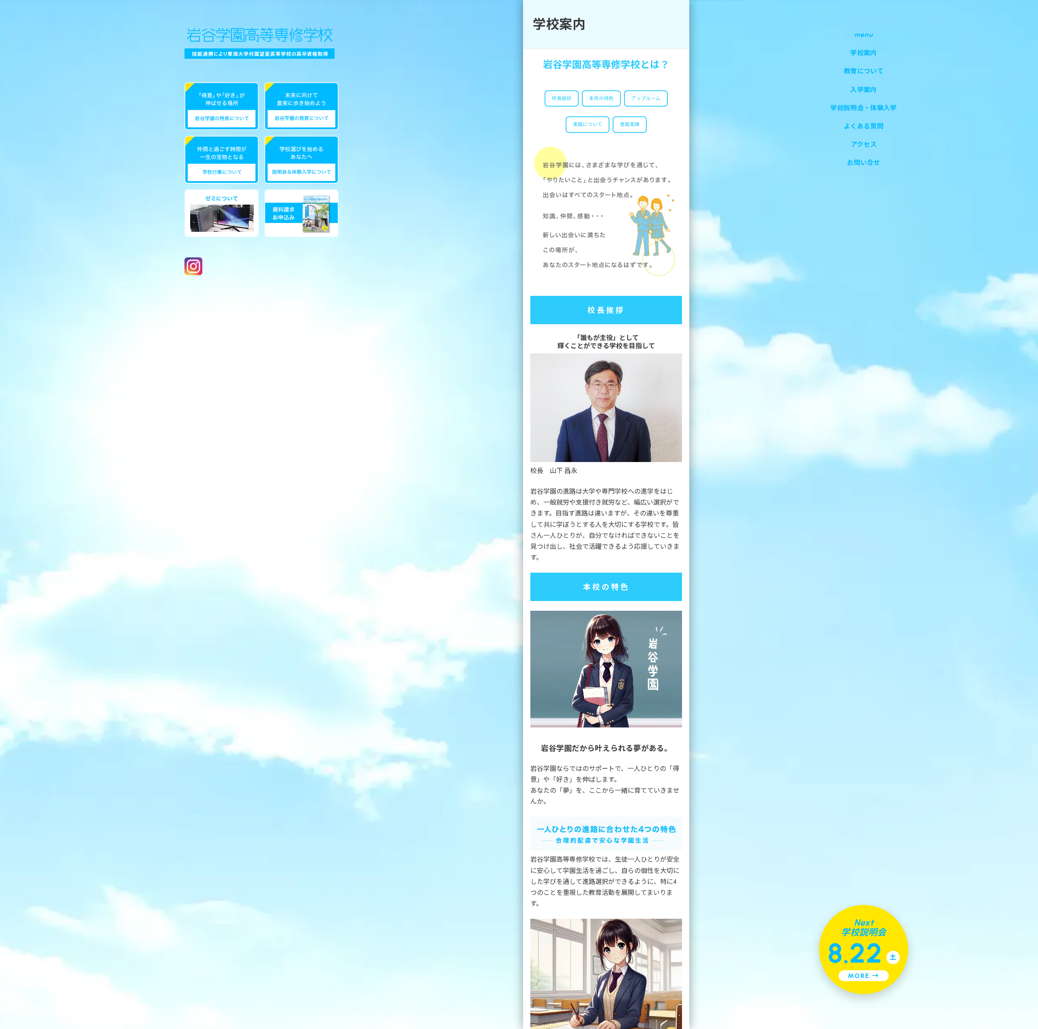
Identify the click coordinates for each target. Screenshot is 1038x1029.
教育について (864, 71)
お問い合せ (863, 163)
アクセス (864, 144)
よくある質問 (864, 126)
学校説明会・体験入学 (863, 108)
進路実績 (629, 124)
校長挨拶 (561, 98)
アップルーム (646, 98)
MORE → (863, 976)
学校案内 (863, 53)
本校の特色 (601, 98)
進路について (587, 124)
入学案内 (863, 90)
